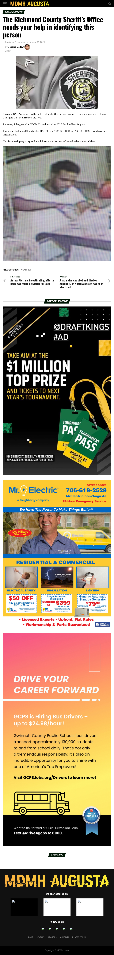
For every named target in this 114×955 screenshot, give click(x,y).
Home (30, 937)
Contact (41, 937)
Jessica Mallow (16, 47)
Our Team (64, 937)
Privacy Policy (79, 937)
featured (26, 270)
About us (52, 937)
